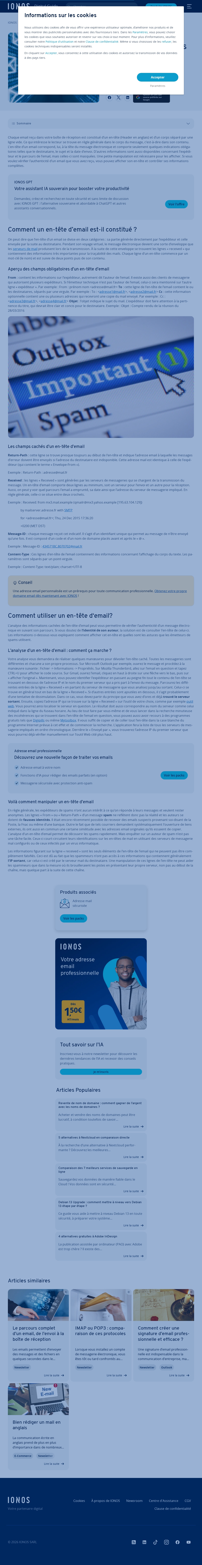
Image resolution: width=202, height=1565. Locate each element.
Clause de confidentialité (102, 41)
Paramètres (140, 32)
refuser (166, 41)
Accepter (51, 53)
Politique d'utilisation (60, 41)
